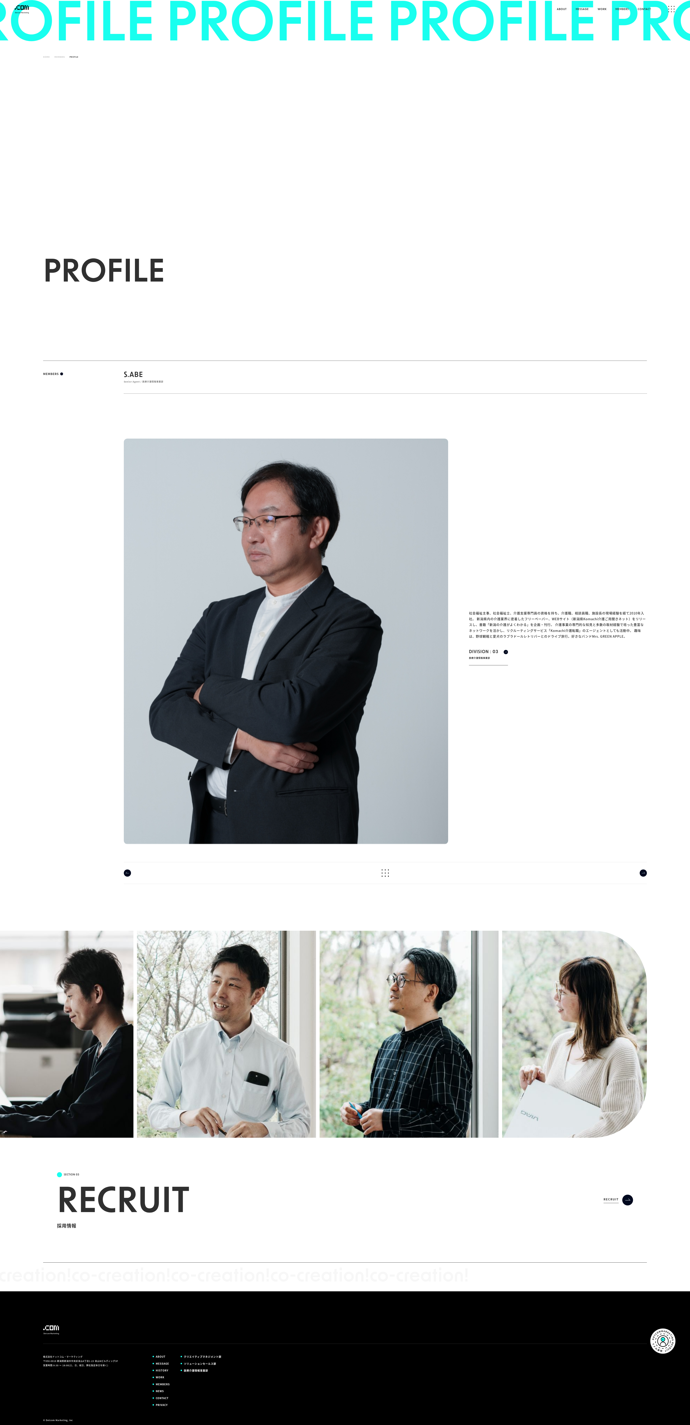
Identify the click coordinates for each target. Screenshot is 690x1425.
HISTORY (162, 1370)
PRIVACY (162, 1405)
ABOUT (562, 9)
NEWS (160, 1391)
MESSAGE (582, 9)
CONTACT (644, 9)
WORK (602, 9)
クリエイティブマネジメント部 (202, 1356)
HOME (46, 57)
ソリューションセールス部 (200, 1363)
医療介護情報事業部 (196, 1370)
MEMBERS (622, 9)
